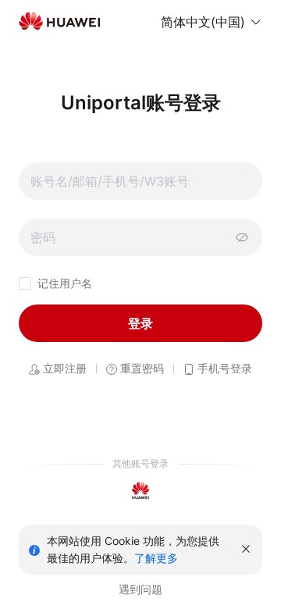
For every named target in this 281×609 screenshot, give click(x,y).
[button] (211, 21)
